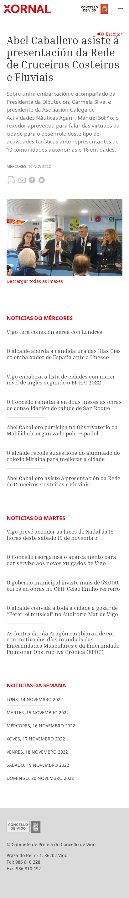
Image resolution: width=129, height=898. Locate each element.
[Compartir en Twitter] (42, 181)
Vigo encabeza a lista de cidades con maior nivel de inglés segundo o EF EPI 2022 (61, 379)
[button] (120, 9)
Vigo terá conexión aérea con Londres (54, 332)
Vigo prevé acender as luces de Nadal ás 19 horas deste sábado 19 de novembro (60, 534)
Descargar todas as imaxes (35, 281)
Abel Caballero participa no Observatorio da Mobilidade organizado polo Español (62, 430)
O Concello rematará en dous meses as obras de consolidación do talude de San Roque (64, 405)
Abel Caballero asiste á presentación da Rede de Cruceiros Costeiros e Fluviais (63, 481)
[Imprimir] (11, 181)
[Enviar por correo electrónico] (22, 181)
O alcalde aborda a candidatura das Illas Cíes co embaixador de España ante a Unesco (64, 354)
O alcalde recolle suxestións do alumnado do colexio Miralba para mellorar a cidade (63, 455)
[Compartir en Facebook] (32, 181)
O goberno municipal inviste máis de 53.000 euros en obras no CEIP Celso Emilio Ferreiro (63, 585)
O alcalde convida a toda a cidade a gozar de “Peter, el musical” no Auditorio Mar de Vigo (62, 611)
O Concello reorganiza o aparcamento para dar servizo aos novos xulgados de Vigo (61, 560)
